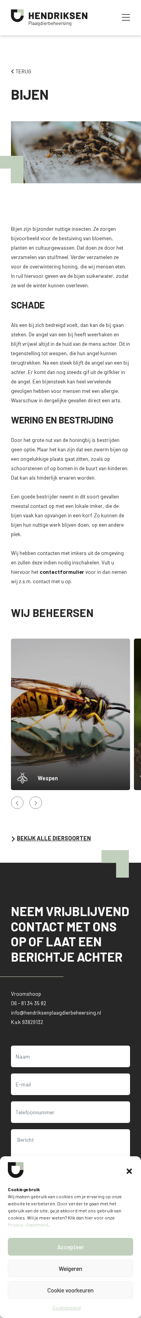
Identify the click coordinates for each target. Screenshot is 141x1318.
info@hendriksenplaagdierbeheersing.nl (56, 1012)
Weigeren (70, 1268)
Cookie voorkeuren (70, 1290)
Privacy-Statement (28, 1224)
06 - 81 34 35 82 (28, 1003)
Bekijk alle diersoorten (54, 839)
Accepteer (70, 1246)
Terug (22, 71)
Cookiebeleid (66, 1307)
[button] (129, 1170)
